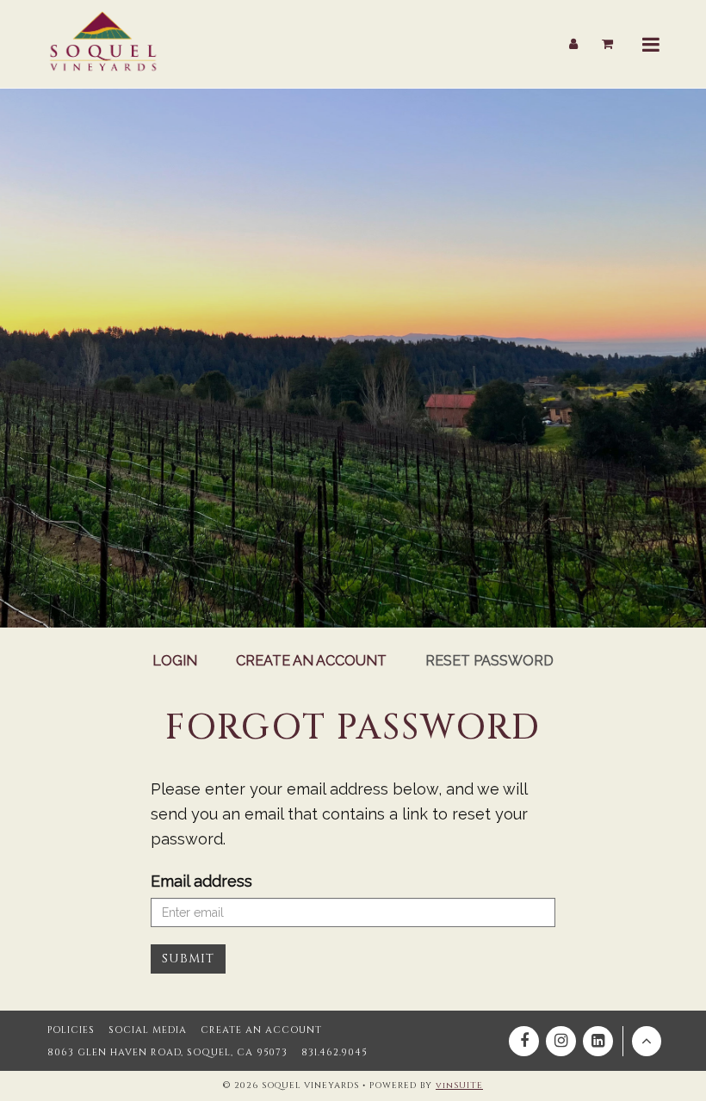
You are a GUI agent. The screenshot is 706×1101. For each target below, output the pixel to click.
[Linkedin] (598, 1041)
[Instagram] (561, 1041)
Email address (201, 881)
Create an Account (311, 661)
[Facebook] (524, 1041)
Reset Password (489, 661)
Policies (71, 1030)
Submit (188, 958)
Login (174, 661)
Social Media (147, 1030)
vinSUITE (459, 1085)
